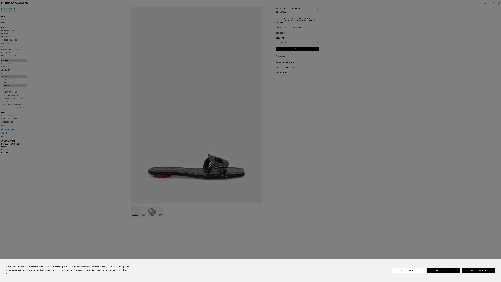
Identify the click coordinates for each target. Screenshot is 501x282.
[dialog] (250, 270)
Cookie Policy (59, 274)
